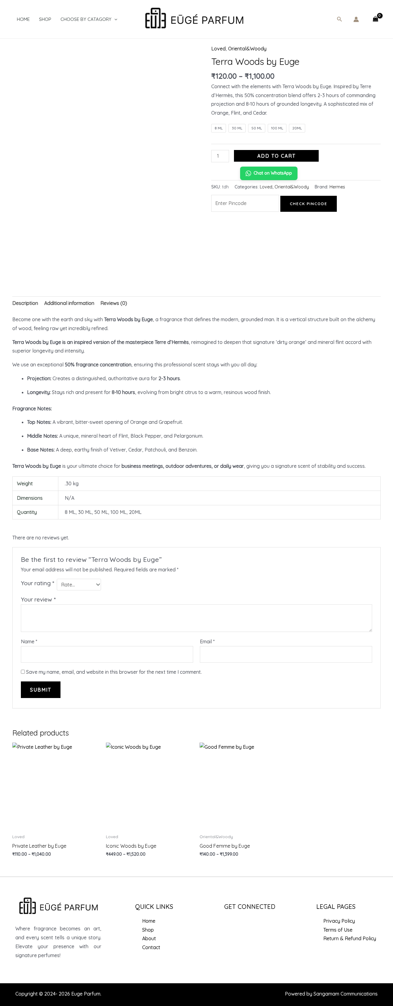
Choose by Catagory (85, 19)
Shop (45, 19)
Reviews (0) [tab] (113, 303)
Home (23, 19)
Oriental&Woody (247, 48)
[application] (114, 19)
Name (29, 641)
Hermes (337, 187)
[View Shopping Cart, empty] (375, 19)
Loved (218, 48)
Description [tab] (25, 303)
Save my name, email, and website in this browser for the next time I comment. (114, 672)
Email (207, 641)
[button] (339, 19)
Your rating (37, 583)
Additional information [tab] (69, 303)
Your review (38, 599)
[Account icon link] (356, 19)
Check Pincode (308, 203)
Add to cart (276, 156)
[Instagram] (246, 922)
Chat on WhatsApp (273, 173)
